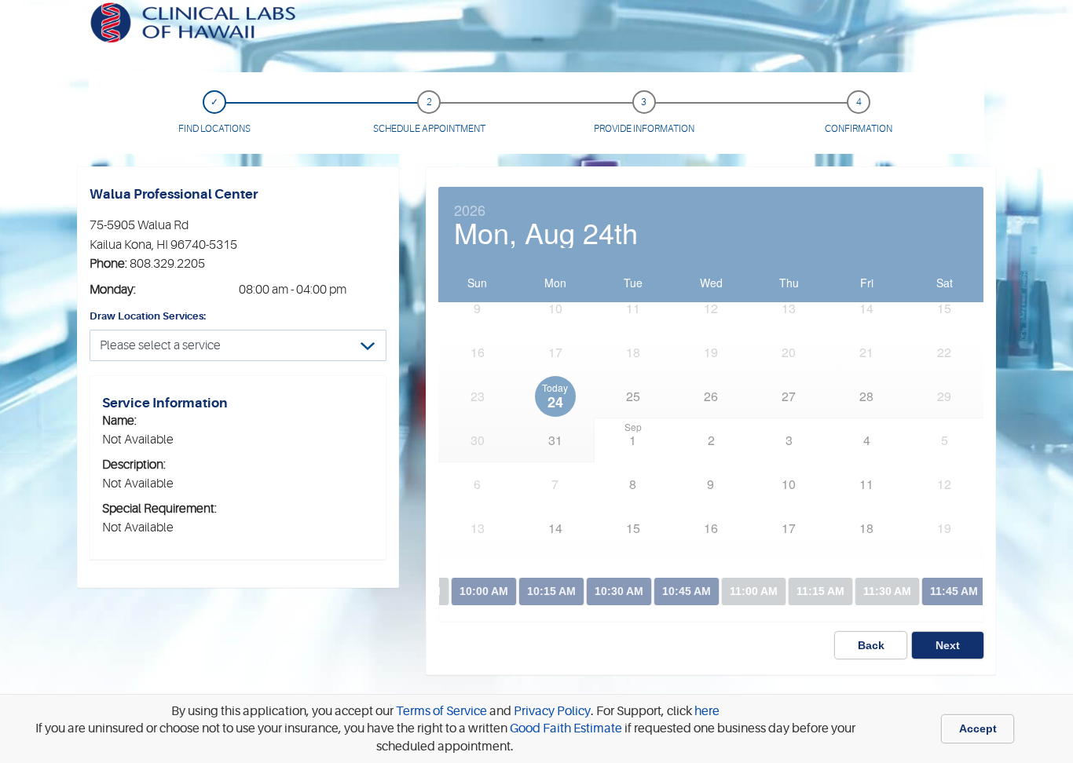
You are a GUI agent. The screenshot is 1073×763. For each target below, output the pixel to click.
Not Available (138, 440)
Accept (978, 728)
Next (948, 645)
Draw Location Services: (148, 316)
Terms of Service (440, 711)
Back (871, 645)
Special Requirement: (159, 509)
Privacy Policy (551, 711)
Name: (119, 421)
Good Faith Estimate (564, 728)
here (707, 711)
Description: (134, 465)
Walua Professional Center (174, 194)
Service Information (165, 403)
